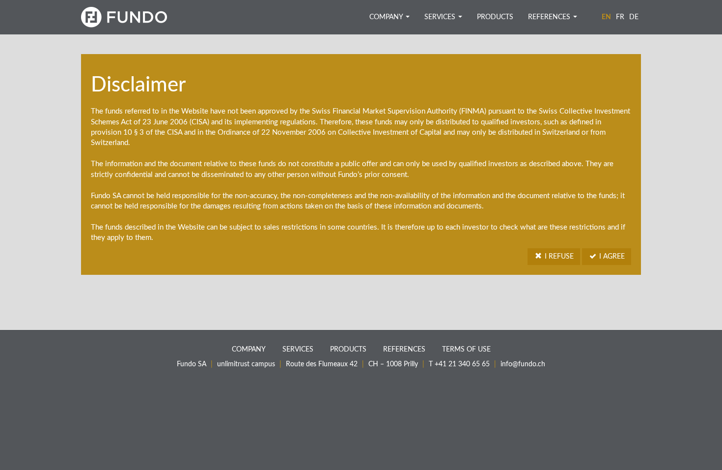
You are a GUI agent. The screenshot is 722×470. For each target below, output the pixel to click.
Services (440, 17)
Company (387, 17)
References (550, 17)
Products (495, 17)
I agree (611, 256)
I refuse (558, 256)
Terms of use (466, 349)
